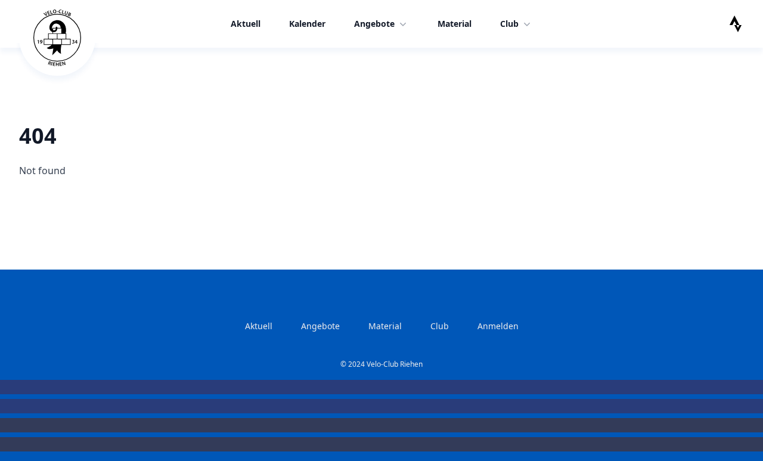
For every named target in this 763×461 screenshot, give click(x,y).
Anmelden (498, 326)
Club (509, 23)
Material (455, 23)
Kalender (307, 23)
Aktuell (245, 23)
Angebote (374, 23)
